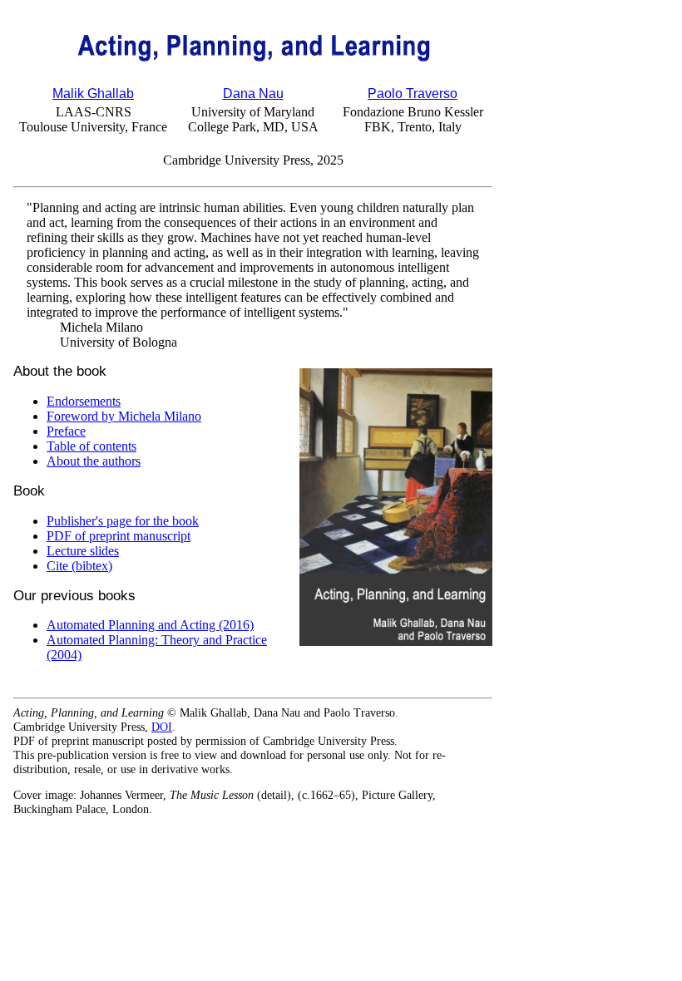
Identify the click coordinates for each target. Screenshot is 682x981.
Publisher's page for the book (123, 521)
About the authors (94, 461)
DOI (161, 726)
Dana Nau (253, 93)
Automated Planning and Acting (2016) (150, 625)
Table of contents (91, 446)
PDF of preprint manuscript (118, 536)
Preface (66, 431)
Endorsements (84, 401)
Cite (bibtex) (79, 566)
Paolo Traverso (412, 93)
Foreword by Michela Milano (124, 416)
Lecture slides (83, 551)
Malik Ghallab (93, 93)
